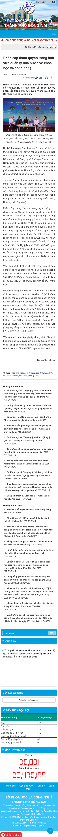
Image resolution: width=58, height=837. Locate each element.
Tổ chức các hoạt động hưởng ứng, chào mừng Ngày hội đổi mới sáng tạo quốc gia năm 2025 (28, 450)
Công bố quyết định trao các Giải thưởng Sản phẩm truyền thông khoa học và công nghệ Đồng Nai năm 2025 (27, 579)
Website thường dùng (28, 699)
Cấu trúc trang (26, 785)
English (52, 1)
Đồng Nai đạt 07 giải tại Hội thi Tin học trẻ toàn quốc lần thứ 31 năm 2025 (28, 543)
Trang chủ (11, 785)
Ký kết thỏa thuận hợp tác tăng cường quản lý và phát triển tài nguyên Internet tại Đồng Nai (29, 552)
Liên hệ (41, 785)
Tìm (52, 632)
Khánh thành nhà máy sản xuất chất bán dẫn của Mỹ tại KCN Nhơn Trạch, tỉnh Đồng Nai (29, 605)
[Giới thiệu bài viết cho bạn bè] (41, 77)
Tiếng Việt (41, 1)
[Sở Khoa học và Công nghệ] (29, 7)
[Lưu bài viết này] (52, 77)
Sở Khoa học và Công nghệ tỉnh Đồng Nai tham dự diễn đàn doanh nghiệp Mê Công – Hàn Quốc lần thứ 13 (28, 475)
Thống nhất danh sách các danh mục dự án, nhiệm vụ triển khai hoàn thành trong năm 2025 (26, 462)
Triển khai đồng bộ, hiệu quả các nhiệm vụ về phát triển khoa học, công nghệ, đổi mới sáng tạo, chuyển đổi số (28, 428)
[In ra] (47, 77)
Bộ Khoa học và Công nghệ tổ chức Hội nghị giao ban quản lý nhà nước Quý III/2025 (27, 439)
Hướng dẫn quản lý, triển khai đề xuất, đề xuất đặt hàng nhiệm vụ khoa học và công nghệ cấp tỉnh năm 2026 (28, 408)
